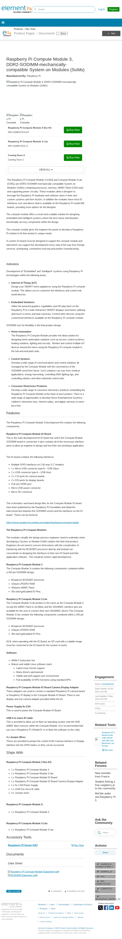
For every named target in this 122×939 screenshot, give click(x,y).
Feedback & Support (56, 913)
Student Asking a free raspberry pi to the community (105, 785)
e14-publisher (108, 684)
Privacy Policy (45, 917)
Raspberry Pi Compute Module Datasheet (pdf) (34, 871)
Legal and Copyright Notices (63, 917)
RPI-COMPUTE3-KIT (103, 882)
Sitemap (80, 917)
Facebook (106, 907)
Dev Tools (30, 29)
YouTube (117, 907)
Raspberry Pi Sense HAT (23, 845)
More (63, 33)
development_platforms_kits (106, 899)
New (113, 33)
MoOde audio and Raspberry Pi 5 (105, 797)
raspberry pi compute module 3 (104, 865)
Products (18, 29)
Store (53, 909)
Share (105, 853)
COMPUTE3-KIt (104, 890)
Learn (52, 904)
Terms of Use (79, 913)
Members (42, 904)
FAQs (69, 913)
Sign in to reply (13, 891)
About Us (41, 913)
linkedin (111, 907)
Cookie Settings (45, 921)
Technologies (64, 904)
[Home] (17, 9)
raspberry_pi (106, 871)
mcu (103, 876)
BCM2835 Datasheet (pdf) (24, 875)
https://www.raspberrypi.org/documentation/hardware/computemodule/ (42, 522)
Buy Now (74, 130)
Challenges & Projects (82, 904)
